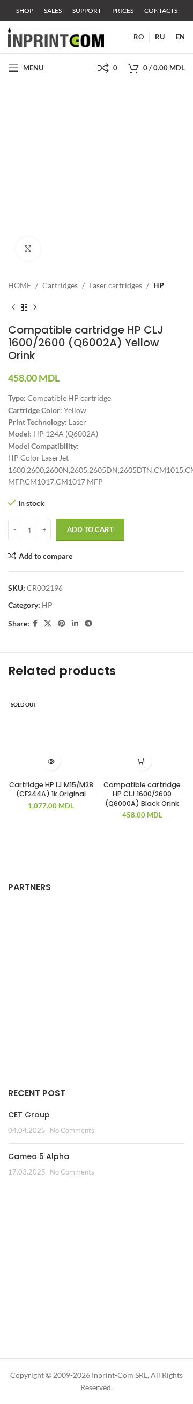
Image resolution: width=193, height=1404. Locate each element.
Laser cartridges (115, 285)
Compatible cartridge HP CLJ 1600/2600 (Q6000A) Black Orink (142, 794)
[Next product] (34, 307)
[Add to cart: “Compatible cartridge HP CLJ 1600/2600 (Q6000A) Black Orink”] (142, 761)
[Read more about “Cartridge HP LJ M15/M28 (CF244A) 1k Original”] (51, 761)
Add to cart (90, 529)
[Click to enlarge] (28, 249)
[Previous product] (13, 307)
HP (158, 285)
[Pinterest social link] (62, 623)
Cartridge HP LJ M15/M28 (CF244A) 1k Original (51, 789)
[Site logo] (56, 36)
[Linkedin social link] (75, 623)
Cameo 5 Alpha (38, 1156)
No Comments (72, 1131)
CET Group (29, 1114)
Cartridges (60, 285)
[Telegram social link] (88, 623)
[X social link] (48, 623)
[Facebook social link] (35, 623)
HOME (19, 285)
